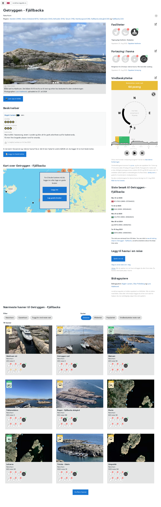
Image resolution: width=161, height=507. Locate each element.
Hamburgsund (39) (82, 19)
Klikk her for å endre (118, 180)
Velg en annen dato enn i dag (121, 264)
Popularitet (111, 318)
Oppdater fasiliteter (134, 43)
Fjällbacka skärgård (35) (100, 19)
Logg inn (54, 190)
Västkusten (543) (45, 19)
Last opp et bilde (13, 99)
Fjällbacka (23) (118, 19)
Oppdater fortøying (134, 70)
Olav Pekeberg (139, 284)
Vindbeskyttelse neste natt (130, 318)
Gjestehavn (23, 318)
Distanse (86, 318)
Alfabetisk (98, 318)
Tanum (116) (70, 19)
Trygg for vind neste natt (41, 318)
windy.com (151, 172)
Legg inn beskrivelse (14, 154)
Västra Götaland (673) (30, 19)
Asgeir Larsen (10, 115)
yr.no (132, 165)
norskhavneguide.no (19, 3)
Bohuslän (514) (59, 19)
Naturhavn (10, 318)
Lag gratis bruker (55, 198)
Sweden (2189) (15, 19)
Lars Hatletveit (21, 91)
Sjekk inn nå (118, 259)
